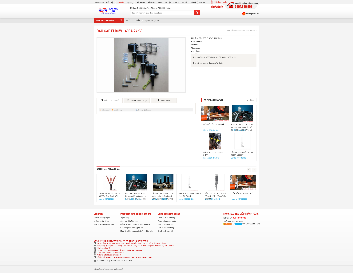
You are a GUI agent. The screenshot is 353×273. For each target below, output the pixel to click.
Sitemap (202, 2)
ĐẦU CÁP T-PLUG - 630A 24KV (212, 153)
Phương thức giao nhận (167, 221)
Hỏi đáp (176, 2)
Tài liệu (168, 2)
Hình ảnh (152, 2)
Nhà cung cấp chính (101, 221)
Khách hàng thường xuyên (104, 224)
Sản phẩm (120, 2)
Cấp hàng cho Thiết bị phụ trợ (131, 228)
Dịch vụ (130, 2)
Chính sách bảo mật (165, 231)
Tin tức (185, 2)
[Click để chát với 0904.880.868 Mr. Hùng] (227, 224)
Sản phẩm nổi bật (117, 269)
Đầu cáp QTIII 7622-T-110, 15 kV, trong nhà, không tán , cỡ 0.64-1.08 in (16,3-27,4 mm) (242, 126)
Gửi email (148, 110)
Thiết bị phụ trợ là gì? (102, 218)
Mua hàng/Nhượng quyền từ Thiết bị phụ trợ (136, 231)
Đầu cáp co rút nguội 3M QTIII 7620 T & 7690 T (242, 153)
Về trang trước (106, 110)
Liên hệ (193, 2)
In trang (140, 110)
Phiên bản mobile (220, 2)
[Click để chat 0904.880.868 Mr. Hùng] (237, 224)
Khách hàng (140, 2)
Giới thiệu (110, 2)
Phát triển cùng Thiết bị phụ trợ (135, 213)
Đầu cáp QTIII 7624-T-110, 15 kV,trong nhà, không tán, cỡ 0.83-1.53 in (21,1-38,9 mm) (163, 195)
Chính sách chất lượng (166, 218)
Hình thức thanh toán (165, 224)
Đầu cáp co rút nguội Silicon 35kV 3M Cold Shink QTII (109, 194)
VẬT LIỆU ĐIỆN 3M (152, 20)
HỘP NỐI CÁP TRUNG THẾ (213, 125)
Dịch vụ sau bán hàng (166, 228)
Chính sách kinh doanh (169, 213)
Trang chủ (99, 2)
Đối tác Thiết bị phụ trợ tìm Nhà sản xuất (135, 224)
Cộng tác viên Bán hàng (129, 221)
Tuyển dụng (124, 218)
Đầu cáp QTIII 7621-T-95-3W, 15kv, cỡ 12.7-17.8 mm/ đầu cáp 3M (216, 195)
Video (160, 2)
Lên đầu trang (118, 110)
